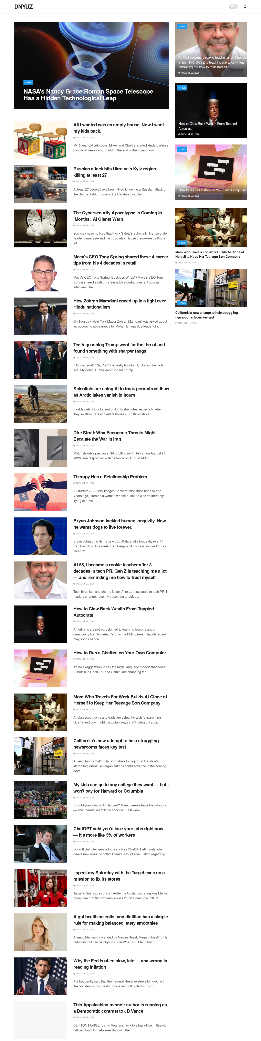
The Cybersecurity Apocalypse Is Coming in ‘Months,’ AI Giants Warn (117, 215)
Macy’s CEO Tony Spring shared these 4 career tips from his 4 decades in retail (120, 259)
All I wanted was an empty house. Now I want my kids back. (118, 127)
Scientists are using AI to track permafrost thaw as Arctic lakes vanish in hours (121, 391)
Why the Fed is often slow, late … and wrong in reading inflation (120, 963)
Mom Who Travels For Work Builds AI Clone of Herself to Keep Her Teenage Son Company (120, 699)
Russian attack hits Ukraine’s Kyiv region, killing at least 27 (115, 171)
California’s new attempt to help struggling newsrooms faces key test (116, 743)
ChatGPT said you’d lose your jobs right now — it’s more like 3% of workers (118, 831)
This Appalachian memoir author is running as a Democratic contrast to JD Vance (120, 1007)
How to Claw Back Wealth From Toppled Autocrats (113, 611)
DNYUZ (23, 7)
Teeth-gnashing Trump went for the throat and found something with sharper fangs (119, 347)
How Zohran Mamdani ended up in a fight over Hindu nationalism (119, 303)
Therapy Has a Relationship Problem (110, 476)
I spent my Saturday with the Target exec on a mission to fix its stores (119, 875)
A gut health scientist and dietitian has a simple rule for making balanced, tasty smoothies (120, 919)
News (28, 82)
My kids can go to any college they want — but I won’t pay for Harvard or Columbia (120, 787)
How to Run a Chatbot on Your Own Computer (119, 652)
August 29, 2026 (34, 106)
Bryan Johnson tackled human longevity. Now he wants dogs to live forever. (119, 523)
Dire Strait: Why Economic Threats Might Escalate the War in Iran (114, 435)
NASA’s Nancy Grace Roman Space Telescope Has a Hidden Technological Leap (88, 94)
